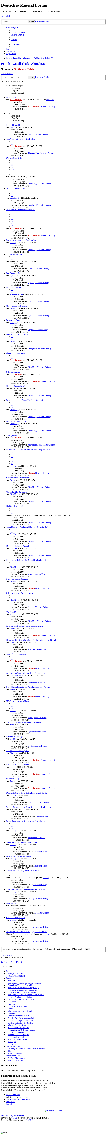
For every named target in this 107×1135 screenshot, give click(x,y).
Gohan (13, 127)
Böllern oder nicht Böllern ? (17, 334)
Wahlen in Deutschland (15, 188)
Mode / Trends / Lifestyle (18, 1034)
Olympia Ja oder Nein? (15, 386)
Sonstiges (12, 1042)
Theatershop (13, 1051)
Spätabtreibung (12, 779)
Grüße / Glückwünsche (17, 1058)
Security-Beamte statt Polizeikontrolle (21, 842)
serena (30, 574)
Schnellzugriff (12, 28)
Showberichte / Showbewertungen (22, 992)
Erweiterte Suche (42, 21)
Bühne (9, 978)
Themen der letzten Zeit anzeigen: (17, 949)
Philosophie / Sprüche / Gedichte (21, 1020)
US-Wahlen (11, 612)
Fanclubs (11, 1009)
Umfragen (12, 1002)
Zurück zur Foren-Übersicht (12, 962)
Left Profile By (7, 1115)
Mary (12, 725)
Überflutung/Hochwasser (16, 306)
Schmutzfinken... (13, 372)
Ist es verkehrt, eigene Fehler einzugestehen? (24, 626)
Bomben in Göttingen (15, 736)
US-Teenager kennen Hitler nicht (20, 701)
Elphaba (30, 69)
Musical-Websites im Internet (20, 1011)
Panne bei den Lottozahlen (17, 579)
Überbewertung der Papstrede (18, 856)
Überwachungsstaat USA (16, 421)
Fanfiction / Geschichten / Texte (21, 999)
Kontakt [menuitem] (9, 1104)
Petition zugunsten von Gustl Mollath (21, 240)
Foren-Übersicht (13, 58)
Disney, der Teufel (13, 320)
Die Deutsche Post (14, 273)
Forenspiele (12, 1044)
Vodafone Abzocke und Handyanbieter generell (25, 889)
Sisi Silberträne (20, 69)
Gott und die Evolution (15, 917)
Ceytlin (31, 329)
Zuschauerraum (26, 58)
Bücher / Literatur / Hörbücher (20, 1023)
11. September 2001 (14, 254)
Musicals (50, 100)
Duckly (13, 242)
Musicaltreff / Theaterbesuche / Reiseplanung (26, 995)
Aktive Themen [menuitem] (17, 35)
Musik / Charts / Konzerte (18, 1025)
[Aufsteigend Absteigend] (78, 949)
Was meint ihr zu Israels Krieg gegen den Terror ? (26, 932)
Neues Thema (7, 74)
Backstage (12, 1004)
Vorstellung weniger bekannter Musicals (24, 983)
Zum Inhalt (5, 16)
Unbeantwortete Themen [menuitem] (21, 32)
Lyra (30, 682)
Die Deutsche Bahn (14, 158)
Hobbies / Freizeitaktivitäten (19, 1037)
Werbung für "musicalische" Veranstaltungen (26, 1049)
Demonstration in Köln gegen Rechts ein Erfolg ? (26, 793)
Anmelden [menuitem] (10, 51)
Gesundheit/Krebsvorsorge (17, 492)
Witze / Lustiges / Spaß (17, 1039)
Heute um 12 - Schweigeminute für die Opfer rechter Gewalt (31, 640)
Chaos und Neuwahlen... (16, 353)
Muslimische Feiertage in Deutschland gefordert (26, 560)
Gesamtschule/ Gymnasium (17, 478)
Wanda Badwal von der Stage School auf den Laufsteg (28, 807)
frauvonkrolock (34, 445)
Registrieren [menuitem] (11, 54)
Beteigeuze (32, 348)
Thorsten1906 (33, 153)
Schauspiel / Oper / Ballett (18, 1016)
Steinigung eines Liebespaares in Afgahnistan (25, 722)
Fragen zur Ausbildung (17, 1006)
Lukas (12, 628)
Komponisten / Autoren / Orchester (22, 990)
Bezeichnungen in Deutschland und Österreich (25, 400)
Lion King (32, 184)
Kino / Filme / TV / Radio (18, 1027)
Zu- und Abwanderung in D (17, 750)
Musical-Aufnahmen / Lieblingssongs (23, 987)
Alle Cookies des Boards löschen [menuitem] (20, 1099)
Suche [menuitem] (14, 39)
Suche (31, 22)
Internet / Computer (16, 1032)
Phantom (13, 548)
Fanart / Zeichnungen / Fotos (20, 997)
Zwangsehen (11, 435)
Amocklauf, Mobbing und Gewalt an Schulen (25, 870)
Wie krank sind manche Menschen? (20, 210)
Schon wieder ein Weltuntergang (19, 593)
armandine (14, 614)
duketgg (31, 268)
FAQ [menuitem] (8, 49)
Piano (12, 767)
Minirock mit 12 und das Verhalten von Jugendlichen (28, 449)
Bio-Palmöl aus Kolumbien (17, 765)
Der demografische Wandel (17, 546)
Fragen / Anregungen (16, 976)
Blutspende (11, 903)
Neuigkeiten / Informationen (19, 973)
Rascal (12, 480)
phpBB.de (29, 1120)
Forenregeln (11, 97)
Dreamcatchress (16, 675)
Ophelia (13, 275)
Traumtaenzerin (16, 294)
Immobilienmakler (13, 125)
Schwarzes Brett (13, 1046)
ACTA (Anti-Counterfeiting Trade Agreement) (25, 673)
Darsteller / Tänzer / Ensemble (20, 985)
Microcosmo (18, 1115)
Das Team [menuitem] (15, 44)
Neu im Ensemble (15, 1060)
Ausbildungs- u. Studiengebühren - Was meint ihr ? (27, 527)
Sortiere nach (50, 949)
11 (12, 172)
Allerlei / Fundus (15, 1053)
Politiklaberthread (13, 287)
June (12, 781)
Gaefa (12, 739)
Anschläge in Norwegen (16, 654)
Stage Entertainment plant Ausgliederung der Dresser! (28, 687)
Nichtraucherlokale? (14, 506)
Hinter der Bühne (13, 1056)
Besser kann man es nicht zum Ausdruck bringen (26, 821)
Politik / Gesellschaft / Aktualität (47, 58)
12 (12, 174)
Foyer (8, 971)
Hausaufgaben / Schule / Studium (21, 1030)
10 (12, 170)
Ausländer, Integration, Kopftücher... (21, 139)
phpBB (14, 1118)
